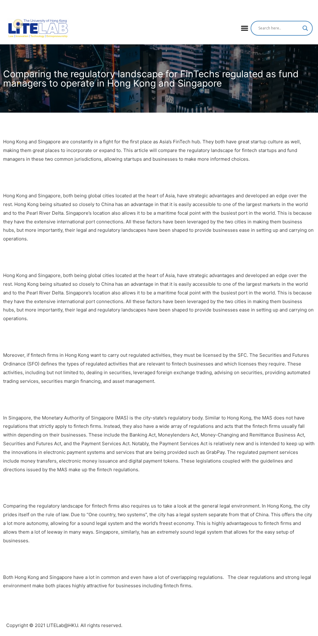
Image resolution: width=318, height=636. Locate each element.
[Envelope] (300, 6)
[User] (312, 6)
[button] (245, 28)
